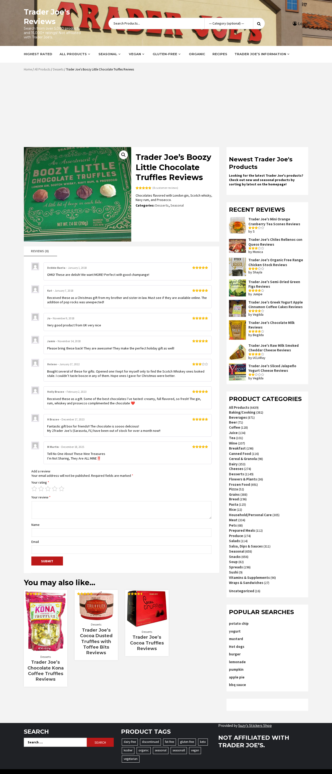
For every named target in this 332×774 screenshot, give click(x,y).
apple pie (237, 677)
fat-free (169, 742)
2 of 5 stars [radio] (41, 489)
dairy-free (130, 742)
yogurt (235, 631)
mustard (236, 638)
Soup (233, 561)
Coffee (234, 427)
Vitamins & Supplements (249, 577)
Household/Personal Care (250, 515)
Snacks (235, 556)
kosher (128, 750)
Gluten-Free (165, 54)
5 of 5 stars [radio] (61, 489)
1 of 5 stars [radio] (34, 489)
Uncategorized (241, 591)
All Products (73, 54)
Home (28, 69)
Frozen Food (239, 484)
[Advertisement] (167, 111)
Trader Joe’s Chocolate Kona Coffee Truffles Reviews (45, 671)
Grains (234, 494)
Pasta (233, 504)
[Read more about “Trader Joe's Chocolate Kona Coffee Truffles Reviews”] (46, 650)
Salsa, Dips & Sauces (246, 546)
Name (35, 524)
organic (144, 750)
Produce (236, 535)
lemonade (237, 662)
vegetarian (131, 759)
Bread (234, 499)
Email (35, 541)
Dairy (233, 464)
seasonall (179, 750)
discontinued (150, 742)
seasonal (160, 750)
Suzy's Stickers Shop (255, 725)
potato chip (239, 623)
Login (302, 23)
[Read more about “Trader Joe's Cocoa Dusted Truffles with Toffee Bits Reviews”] (96, 617)
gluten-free (187, 742)
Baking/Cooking (242, 412)
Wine (233, 443)
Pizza (233, 489)
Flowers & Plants (243, 479)
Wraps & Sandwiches (246, 582)
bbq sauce (237, 684)
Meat (233, 520)
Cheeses (236, 468)
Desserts (58, 69)
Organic (197, 54)
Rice (232, 509)
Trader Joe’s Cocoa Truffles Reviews (147, 643)
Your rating (40, 482)
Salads (234, 541)
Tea (232, 437)
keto (203, 742)
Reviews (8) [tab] (40, 251)
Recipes (219, 54)
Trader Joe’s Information (260, 54)
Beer (233, 422)
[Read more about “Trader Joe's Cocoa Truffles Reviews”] (147, 625)
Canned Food (240, 453)
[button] (123, 154)
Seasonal (107, 54)
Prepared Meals (242, 530)
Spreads (236, 567)
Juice (233, 432)
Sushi (233, 572)
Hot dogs (236, 646)
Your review (41, 497)
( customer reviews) (165, 188)
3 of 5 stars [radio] (48, 489)
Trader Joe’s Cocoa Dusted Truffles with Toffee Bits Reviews (96, 641)
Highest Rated (38, 54)
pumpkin (236, 669)
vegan (195, 750)
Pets (233, 525)
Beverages (238, 417)
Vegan (135, 54)
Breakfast (237, 448)
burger (235, 654)
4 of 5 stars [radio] (55, 489)
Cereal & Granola (243, 458)
